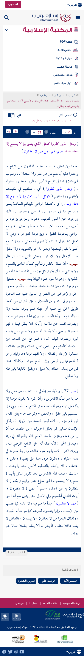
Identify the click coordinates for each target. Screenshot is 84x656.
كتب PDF (66, 41)
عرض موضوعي (63, 74)
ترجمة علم (48, 580)
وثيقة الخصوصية (71, 603)
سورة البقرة (45, 95)
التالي (11, 552)
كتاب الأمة (64, 50)
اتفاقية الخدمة (50, 603)
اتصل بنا (33, 603)
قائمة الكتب (64, 66)
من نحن (19, 603)
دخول (12, 4)
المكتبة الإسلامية (48, 30)
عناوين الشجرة (26, 580)
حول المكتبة (64, 58)
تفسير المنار (59, 95)
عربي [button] (73, 5)
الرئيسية (72, 95)
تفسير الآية (70, 580)
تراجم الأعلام (62, 83)
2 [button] (69, 132)
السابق (21, 552)
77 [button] (39, 132)
